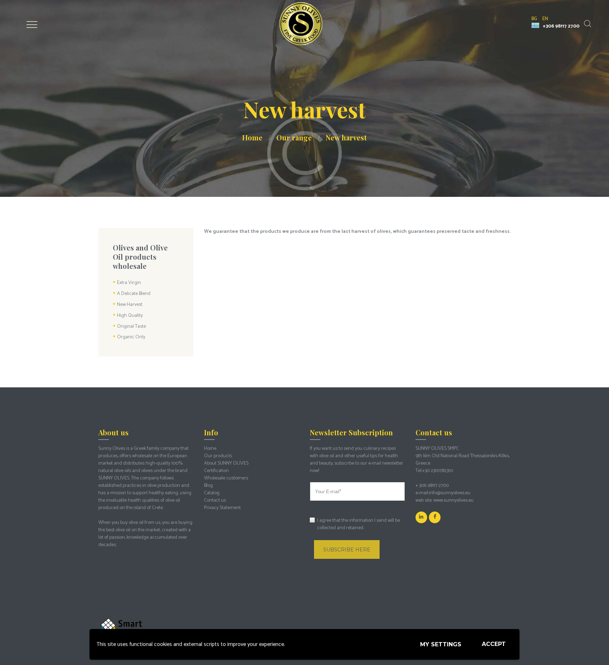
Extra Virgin (129, 283)
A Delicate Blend (133, 294)
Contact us (215, 500)
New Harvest (129, 305)
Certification (216, 471)
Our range (294, 137)
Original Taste (131, 326)
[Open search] (586, 23)
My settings (440, 644)
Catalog (212, 493)
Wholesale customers (226, 478)
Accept (494, 644)
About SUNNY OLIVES (226, 463)
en (545, 19)
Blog (208, 486)
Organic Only (131, 337)
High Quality (130, 316)
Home (252, 137)
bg (534, 19)
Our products (218, 456)
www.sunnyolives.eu (453, 500)
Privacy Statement (222, 508)
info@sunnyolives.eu (449, 493)
